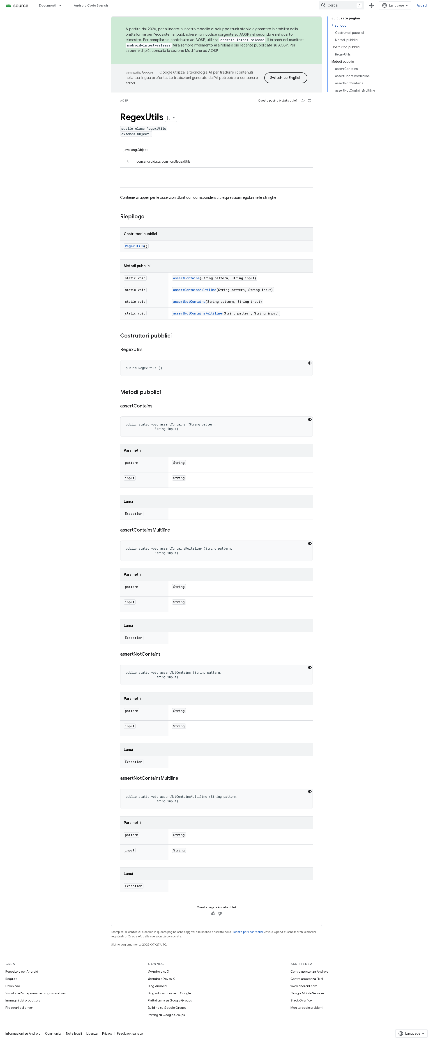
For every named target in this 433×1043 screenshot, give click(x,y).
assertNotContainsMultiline (197, 313)
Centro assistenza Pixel (306, 979)
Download (12, 986)
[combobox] (341, 5)
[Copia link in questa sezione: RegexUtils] (147, 350)
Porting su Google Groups (166, 1015)
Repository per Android (21, 971)
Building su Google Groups (167, 1008)
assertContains (186, 278)
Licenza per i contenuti (247, 932)
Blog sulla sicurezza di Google (169, 993)
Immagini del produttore (22, 1000)
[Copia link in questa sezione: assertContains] (156, 406)
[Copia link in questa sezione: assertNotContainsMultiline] (182, 778)
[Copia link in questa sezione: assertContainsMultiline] (174, 530)
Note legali (74, 1033)
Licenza (92, 1033)
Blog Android (157, 986)
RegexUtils (134, 246)
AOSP (124, 100)
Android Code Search (91, 5)
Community (53, 1033)
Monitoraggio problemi (306, 1008)
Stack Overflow (301, 1000)
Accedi (422, 5)
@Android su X (158, 971)
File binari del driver (19, 1008)
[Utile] (302, 100)
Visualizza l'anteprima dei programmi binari (36, 993)
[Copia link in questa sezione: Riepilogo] (149, 217)
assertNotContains (189, 301)
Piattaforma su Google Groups (170, 1000)
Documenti (47, 5)
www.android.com (303, 986)
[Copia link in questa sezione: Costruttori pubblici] (176, 336)
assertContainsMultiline (194, 290)
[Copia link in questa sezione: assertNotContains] (165, 654)
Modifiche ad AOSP (201, 51)
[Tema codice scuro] (310, 363)
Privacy (107, 1033)
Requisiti (11, 979)
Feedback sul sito (130, 1033)
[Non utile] (309, 100)
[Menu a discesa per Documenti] (62, 5)
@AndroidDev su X (161, 979)
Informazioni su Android (23, 1033)
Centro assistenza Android (309, 971)
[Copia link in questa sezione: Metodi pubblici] (165, 392)
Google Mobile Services (307, 993)
